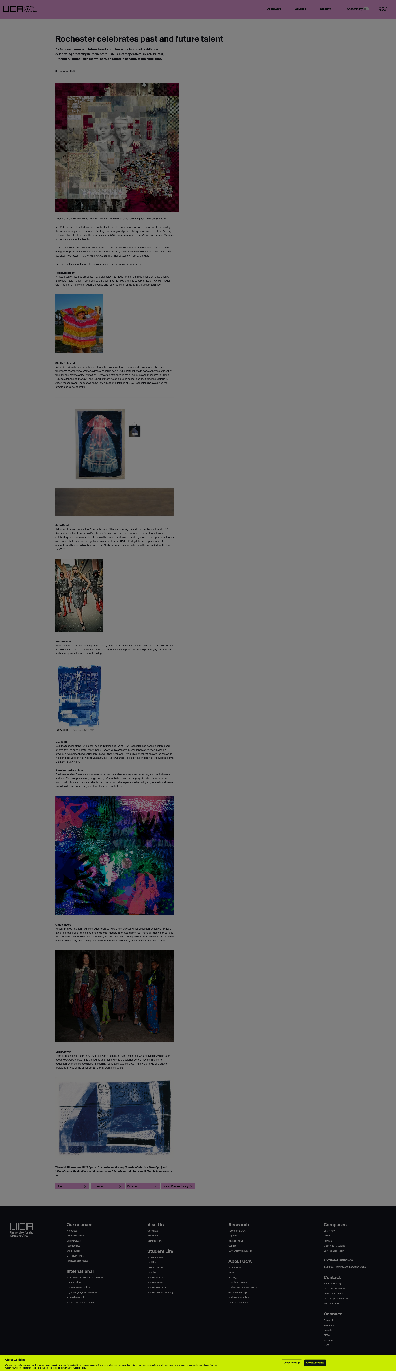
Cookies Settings (292, 1362)
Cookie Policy (79, 1368)
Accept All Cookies (315, 1362)
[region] (198, 1363)
